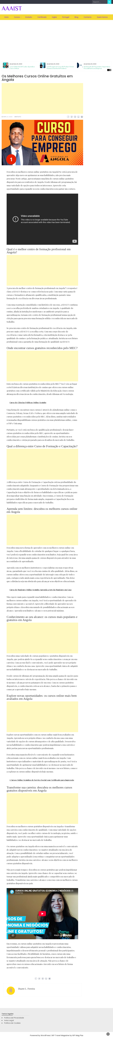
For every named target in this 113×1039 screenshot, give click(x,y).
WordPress (45, 1035)
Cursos (17, 17)
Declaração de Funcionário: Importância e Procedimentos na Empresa (98, 68)
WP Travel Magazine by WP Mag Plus (67, 1035)
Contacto (87, 17)
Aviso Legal (9, 1020)
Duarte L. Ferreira (26, 988)
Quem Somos (102, 17)
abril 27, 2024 (7, 117)
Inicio (6, 17)
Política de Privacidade (14, 1018)
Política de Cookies (12, 1023)
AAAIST (12, 8)
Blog (76, 17)
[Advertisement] (56, 37)
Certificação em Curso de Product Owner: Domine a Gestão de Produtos (60, 68)
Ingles (54, 17)
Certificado (42, 17)
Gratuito (28, 17)
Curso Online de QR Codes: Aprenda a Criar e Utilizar (22, 68)
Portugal (65, 17)
